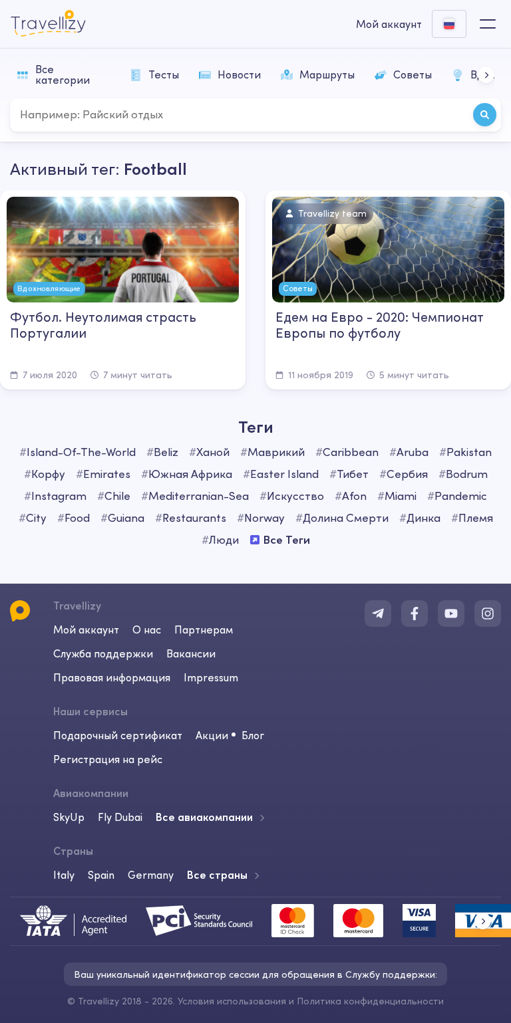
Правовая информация (111, 677)
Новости (239, 74)
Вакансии (191, 653)
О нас (146, 629)
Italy (64, 874)
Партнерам (203, 629)
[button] (486, 74)
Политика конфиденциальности (370, 1001)
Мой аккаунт (86, 629)
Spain (101, 874)
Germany (151, 874)
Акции (212, 735)
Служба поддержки (103, 653)
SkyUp (69, 817)
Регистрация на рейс (107, 759)
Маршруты (327, 74)
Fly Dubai (120, 817)
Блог (253, 735)
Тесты (163, 74)
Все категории (62, 74)
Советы (412, 74)
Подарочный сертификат (117, 735)
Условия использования (232, 1001)
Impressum (211, 677)
